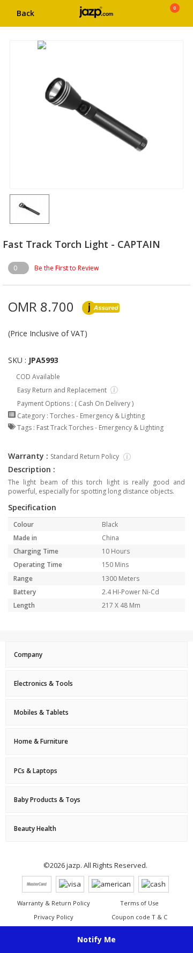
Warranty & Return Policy (53, 903)
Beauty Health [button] (35, 828)
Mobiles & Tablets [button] (41, 712)
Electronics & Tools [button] (43, 683)
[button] (9, 209)
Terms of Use (139, 903)
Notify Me (96, 939)
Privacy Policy (53, 917)
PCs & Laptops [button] (35, 770)
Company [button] (28, 654)
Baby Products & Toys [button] (47, 799)
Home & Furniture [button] (41, 741)
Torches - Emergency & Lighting (97, 415)
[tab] (96, 654)
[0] (174, 17)
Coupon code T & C (139, 917)
